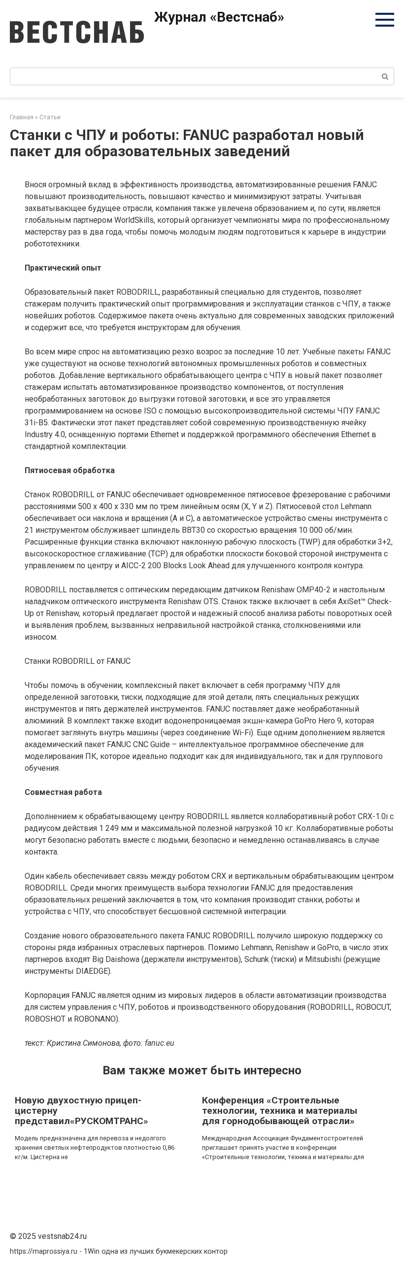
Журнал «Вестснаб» (219, 17)
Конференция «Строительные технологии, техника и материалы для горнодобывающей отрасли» (279, 1111)
